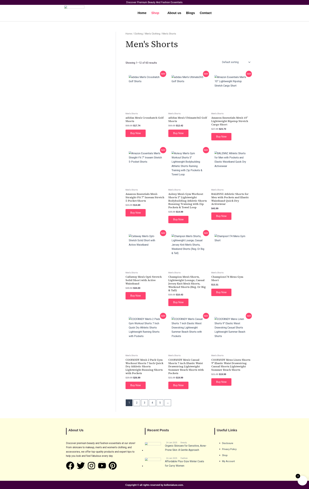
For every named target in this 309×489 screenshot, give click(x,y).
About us (174, 13)
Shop (155, 13)
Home (142, 13)
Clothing (138, 33)
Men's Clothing (152, 33)
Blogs (190, 13)
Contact (206, 13)
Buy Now (135, 133)
